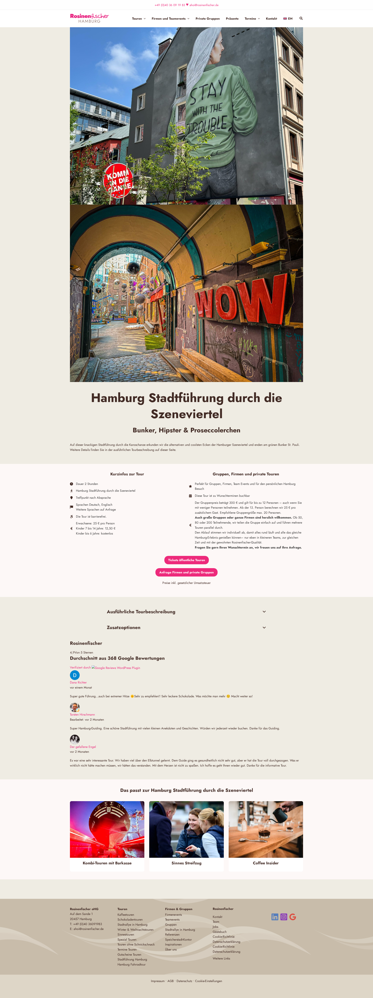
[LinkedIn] (274, 916)
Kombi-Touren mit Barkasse (107, 863)
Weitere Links (221, 958)
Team (216, 921)
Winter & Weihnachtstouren (135, 929)
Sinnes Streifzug (186, 863)
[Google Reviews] (292, 916)
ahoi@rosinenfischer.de (204, 5)
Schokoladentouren (130, 919)
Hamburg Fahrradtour (132, 964)
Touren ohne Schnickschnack (136, 944)
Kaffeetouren (126, 914)
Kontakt (217, 917)
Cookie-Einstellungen (208, 981)
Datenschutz (184, 981)
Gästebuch (220, 932)
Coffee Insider (266, 863)
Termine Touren (127, 949)
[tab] (186, 612)
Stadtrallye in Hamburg (132, 924)
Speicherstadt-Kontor (178, 939)
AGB (170, 981)
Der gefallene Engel (83, 747)
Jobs (215, 926)
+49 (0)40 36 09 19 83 (170, 5)
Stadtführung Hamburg (132, 959)
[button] (301, 18)
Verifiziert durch (81, 667)
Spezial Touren (127, 939)
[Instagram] (283, 916)
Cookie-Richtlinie (223, 936)
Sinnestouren (126, 934)
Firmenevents (173, 914)
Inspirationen (173, 944)
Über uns (171, 949)
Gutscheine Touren (129, 954)
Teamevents (172, 919)
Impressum (158, 981)
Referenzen (172, 934)
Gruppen (171, 924)
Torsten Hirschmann (82, 714)
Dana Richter (78, 682)
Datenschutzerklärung (226, 941)
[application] (144, 18)
